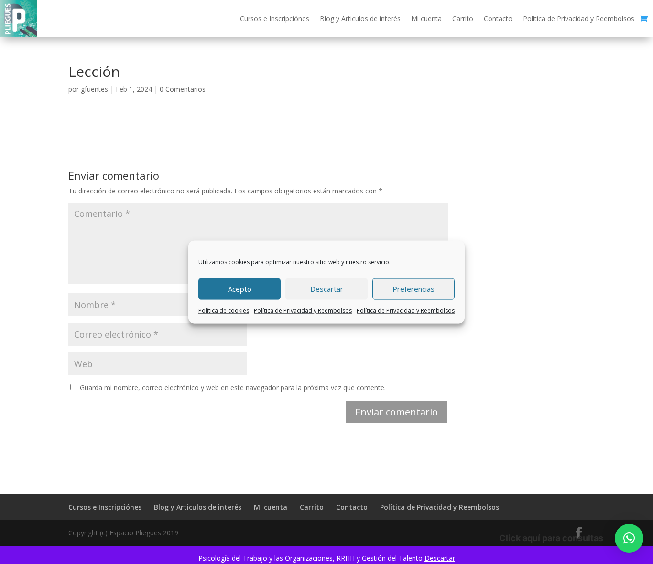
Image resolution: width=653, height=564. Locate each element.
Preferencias (413, 289)
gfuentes (94, 89)
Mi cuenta (426, 18)
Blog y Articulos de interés (360, 18)
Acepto (239, 289)
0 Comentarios (183, 89)
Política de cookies (223, 310)
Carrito (462, 18)
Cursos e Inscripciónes (274, 18)
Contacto (498, 18)
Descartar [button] (439, 558)
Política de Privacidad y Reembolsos (303, 310)
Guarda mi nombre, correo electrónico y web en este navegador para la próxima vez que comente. (233, 387)
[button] (629, 538)
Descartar (326, 289)
